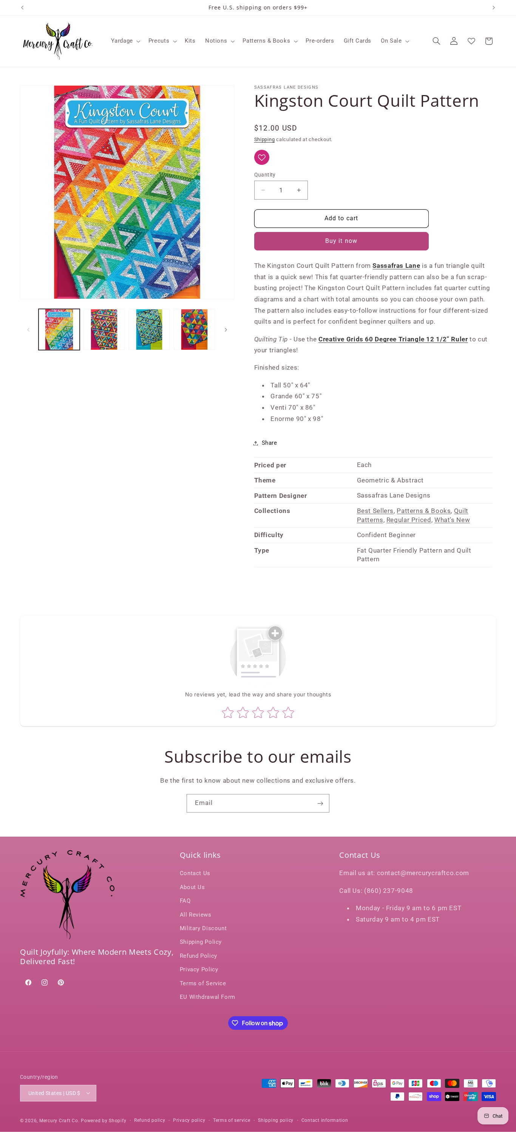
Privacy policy (189, 1120)
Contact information (324, 1120)
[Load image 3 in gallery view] (149, 329)
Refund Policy (198, 955)
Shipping (264, 140)
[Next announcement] (493, 7)
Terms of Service (203, 983)
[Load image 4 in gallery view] (194, 329)
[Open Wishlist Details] (471, 41)
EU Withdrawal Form (207, 997)
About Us (192, 887)
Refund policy (149, 1120)
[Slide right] (226, 329)
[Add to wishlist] (261, 157)
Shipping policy (276, 1120)
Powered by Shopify (103, 1120)
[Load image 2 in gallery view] (104, 329)
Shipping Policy (201, 942)
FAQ (185, 901)
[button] (125, 41)
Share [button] (269, 442)
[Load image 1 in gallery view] (59, 329)
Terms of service (231, 1120)
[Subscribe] (320, 803)
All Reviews (196, 914)
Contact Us (195, 873)
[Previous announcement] (22, 7)
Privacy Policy (199, 969)
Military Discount (203, 928)
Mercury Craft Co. (59, 1120)
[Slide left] (28, 329)
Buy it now (341, 241)
